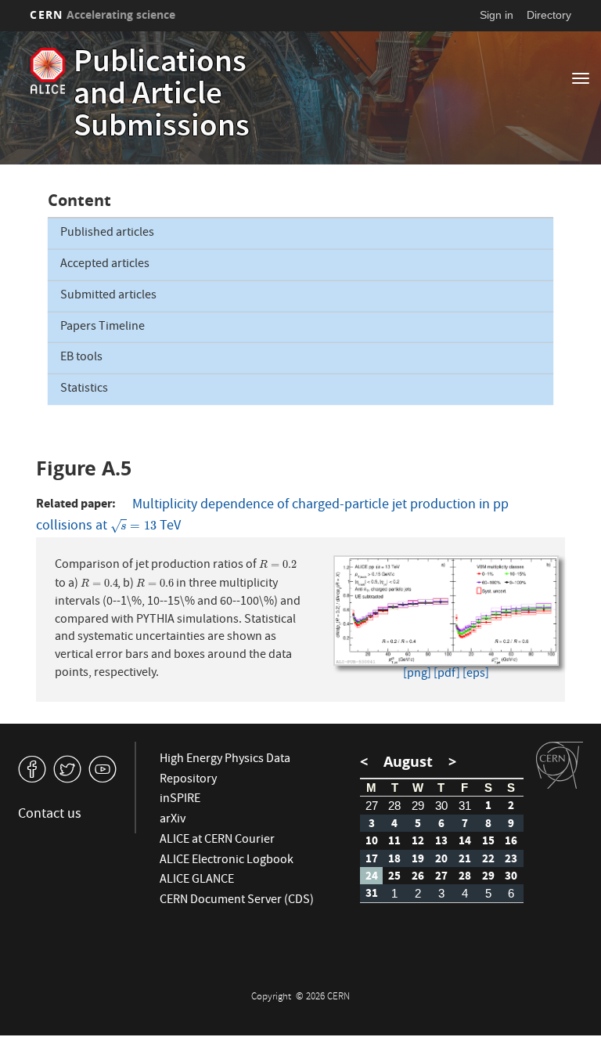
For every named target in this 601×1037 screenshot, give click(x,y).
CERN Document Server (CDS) (237, 900)
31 (465, 805)
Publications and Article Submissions (162, 96)
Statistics (84, 389)
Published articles (107, 233)
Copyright (272, 997)
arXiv (172, 820)
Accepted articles (104, 264)
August (408, 761)
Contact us (49, 815)
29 (418, 805)
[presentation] (133, 526)
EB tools (81, 358)
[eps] (475, 675)
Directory (549, 15)
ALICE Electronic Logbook (226, 860)
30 (441, 805)
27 (371, 805)
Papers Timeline (102, 327)
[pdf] (447, 675)
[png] (417, 675)
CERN (102, 14)
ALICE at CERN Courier (217, 840)
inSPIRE (180, 799)
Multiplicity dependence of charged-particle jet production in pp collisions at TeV (272, 516)
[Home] (47, 71)
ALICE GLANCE (197, 880)
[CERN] (559, 765)
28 (394, 805)
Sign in (496, 15)
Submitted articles (108, 296)
